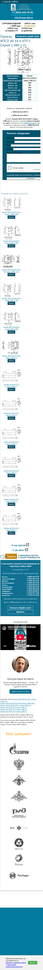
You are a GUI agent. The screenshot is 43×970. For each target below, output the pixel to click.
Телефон (10, 149)
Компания (10, 142)
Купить (11, 217)
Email (9, 145)
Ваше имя (10, 138)
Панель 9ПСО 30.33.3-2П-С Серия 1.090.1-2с (15, 705)
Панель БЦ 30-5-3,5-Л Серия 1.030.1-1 (13, 709)
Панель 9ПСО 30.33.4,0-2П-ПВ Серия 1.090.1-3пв (17, 703)
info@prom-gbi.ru (24, 17)
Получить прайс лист (27, 36)
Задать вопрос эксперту (20, 691)
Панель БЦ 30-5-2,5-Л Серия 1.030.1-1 (13, 707)
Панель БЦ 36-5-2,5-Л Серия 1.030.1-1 (13, 711)
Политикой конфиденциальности (14, 966)
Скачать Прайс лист (20, 608)
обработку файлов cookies (16, 963)
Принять (33, 963)
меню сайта (10, 1)
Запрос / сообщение (14, 153)
